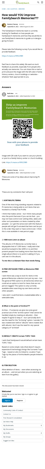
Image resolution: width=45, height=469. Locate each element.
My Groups (7, 437)
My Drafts (22, 433)
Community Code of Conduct (13, 410)
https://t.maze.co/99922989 (12, 56)
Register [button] (20, 400)
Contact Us (7, 414)
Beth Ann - (10, 93)
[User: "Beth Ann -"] (4, 94)
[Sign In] (42, 2)
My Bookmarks (22, 425)
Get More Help (8, 422)
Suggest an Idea (8, 441)
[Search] (38, 2)
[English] (22, 2)
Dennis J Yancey (12, 24)
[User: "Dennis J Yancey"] (4, 25)
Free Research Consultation (12, 418)
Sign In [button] (7, 400)
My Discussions (8, 429)
